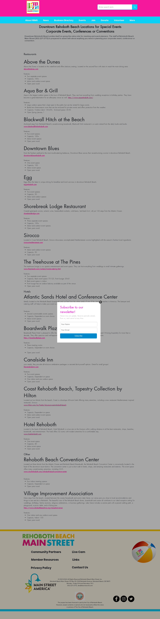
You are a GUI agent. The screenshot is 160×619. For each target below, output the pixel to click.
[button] (63, 20)
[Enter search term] (134, 7)
